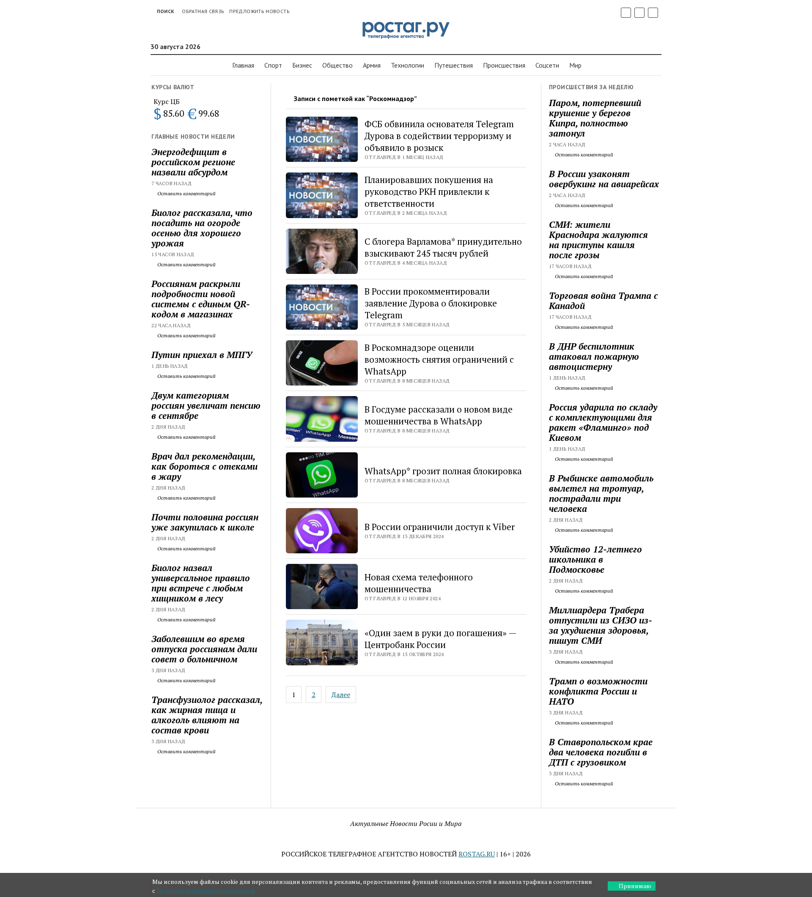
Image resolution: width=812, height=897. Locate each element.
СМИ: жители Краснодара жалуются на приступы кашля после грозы (598, 239)
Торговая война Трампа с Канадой (603, 300)
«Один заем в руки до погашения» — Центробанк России (440, 639)
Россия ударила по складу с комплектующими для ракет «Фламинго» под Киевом (603, 422)
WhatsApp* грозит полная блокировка (443, 471)
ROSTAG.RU (476, 854)
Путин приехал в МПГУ (201, 355)
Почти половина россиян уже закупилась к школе (204, 522)
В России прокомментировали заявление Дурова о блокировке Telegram (431, 303)
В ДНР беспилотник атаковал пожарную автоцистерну (594, 356)
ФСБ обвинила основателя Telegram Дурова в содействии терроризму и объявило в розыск (439, 135)
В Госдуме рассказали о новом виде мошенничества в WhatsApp (439, 415)
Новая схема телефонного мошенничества (419, 583)
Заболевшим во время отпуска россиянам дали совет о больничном (204, 649)
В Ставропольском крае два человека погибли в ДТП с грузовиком (601, 752)
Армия (372, 65)
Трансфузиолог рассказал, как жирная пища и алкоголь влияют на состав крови (206, 715)
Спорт (273, 65)
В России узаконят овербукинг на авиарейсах (604, 179)
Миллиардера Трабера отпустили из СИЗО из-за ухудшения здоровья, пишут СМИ (600, 625)
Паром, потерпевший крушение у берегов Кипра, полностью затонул (595, 118)
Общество (337, 65)
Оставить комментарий (186, 193)
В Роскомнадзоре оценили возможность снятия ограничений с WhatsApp (439, 359)
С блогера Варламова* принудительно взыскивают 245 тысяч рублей (443, 247)
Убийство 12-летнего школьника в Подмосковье (595, 559)
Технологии (407, 65)
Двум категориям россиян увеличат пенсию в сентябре (206, 405)
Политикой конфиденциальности (205, 890)
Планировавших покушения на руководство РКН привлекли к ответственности (429, 191)
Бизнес (302, 65)
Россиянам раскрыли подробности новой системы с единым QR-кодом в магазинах (200, 299)
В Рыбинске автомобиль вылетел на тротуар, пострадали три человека (601, 493)
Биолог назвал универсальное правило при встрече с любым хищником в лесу (200, 583)
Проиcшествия (504, 65)
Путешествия (453, 65)
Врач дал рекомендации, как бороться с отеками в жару (204, 466)
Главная (243, 65)
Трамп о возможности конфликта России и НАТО (598, 691)
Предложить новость (259, 11)
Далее (341, 694)
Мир (575, 65)
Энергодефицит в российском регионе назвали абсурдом (193, 162)
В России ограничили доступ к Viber (440, 527)
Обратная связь (203, 11)
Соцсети (547, 65)
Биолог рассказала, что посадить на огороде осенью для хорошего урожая (201, 228)
